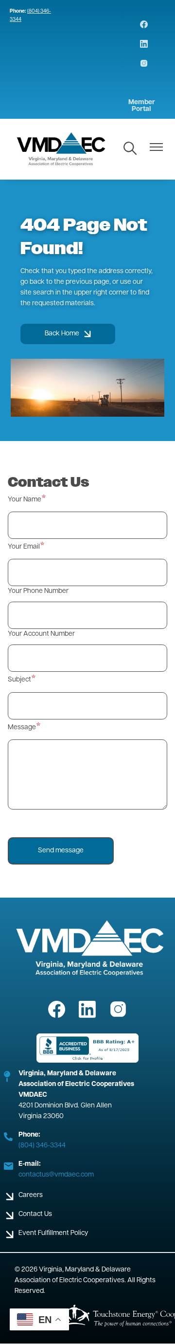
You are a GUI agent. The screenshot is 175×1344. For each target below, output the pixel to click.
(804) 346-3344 (42, 1145)
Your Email (24, 547)
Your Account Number (41, 634)
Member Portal (141, 106)
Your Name (24, 499)
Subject (19, 679)
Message (22, 727)
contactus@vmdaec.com (56, 1174)
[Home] (61, 149)
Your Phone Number (38, 591)
